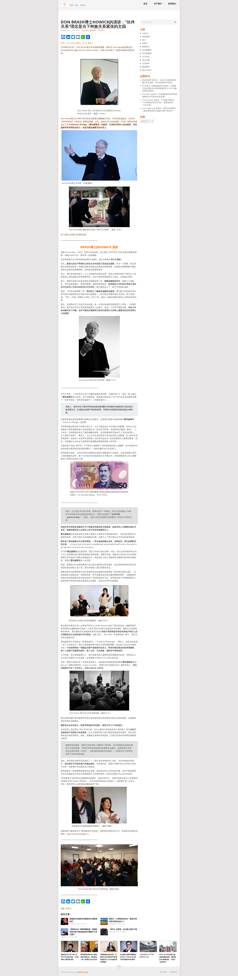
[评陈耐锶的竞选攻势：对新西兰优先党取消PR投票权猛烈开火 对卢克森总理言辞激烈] (109, 946)
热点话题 (85, 30)
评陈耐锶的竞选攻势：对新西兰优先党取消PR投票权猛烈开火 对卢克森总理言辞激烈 (159, 88)
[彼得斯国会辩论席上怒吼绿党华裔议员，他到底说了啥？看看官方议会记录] (89, 946)
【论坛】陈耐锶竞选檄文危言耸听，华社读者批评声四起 (159, 81)
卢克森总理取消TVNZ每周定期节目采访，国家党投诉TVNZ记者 (158, 102)
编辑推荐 (92, 30)
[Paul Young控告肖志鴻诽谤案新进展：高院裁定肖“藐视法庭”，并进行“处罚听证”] (168, 946)
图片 (144, 40)
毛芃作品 (146, 56)
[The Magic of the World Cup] (148, 946)
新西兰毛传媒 (83, 972)
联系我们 (172, 3)
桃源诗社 (146, 46)
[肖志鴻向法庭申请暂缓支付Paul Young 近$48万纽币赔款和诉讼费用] (128, 946)
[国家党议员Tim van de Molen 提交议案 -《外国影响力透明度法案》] (69, 946)
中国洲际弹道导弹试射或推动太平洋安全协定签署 (159, 95)
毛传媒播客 (146, 50)
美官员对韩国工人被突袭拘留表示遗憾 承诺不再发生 (159, 109)
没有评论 (101, 30)
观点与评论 (146, 70)
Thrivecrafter (147, 100)
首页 (145, 3)
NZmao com (65, 30)
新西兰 (69, 908)
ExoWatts (146, 94)
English (145, 33)
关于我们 (158, 3)
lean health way (148, 108)
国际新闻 (146, 36)
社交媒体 (146, 63)
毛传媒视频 (146, 53)
